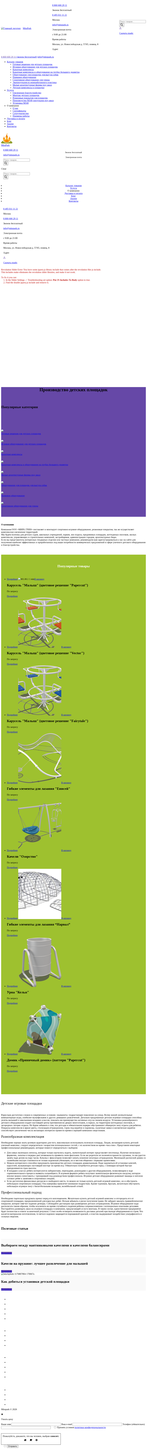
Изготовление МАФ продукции (22, 1345)
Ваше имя (6, 1424)
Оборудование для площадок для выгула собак (24, 485)
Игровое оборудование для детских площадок (23, 444)
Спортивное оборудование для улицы (19, 506)
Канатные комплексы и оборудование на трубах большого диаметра (34, 464)
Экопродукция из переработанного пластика (29, 1399)
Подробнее (12, 579)
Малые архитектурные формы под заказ (20, 475)
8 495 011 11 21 (59, 15)
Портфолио (12, 1309)
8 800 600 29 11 (59, 5)
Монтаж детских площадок (20, 1335)
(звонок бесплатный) (19, 57)
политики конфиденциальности (90, 1427)
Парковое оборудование (13, 495)
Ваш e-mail (66, 1424)
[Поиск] (121, 25)
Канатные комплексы (11, 454)
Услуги (10, 1304)
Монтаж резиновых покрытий (22, 1340)
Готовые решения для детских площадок (21, 433)
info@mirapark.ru (60, 25)
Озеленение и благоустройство (22, 1330)
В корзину (39, 579)
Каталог (11, 1299)
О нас (9, 1318)
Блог (9, 1314)
